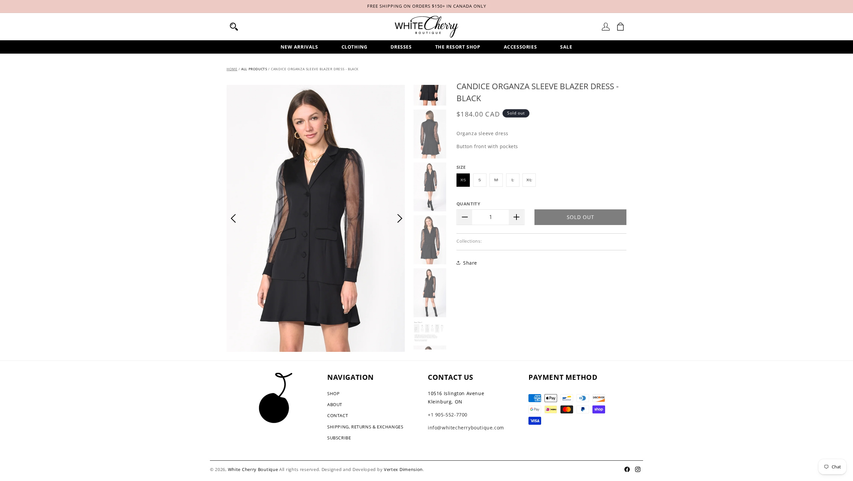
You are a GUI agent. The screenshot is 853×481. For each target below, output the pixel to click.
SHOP (333, 393)
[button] (234, 26)
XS (465, 181)
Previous (233, 218)
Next (400, 218)
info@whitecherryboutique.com (466, 427)
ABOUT (334, 404)
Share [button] (470, 263)
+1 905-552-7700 (447, 414)
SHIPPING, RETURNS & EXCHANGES (365, 427)
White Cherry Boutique (253, 469)
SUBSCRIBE (339, 438)
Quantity (468, 204)
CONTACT (337, 415)
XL (531, 181)
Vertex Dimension (403, 469)
